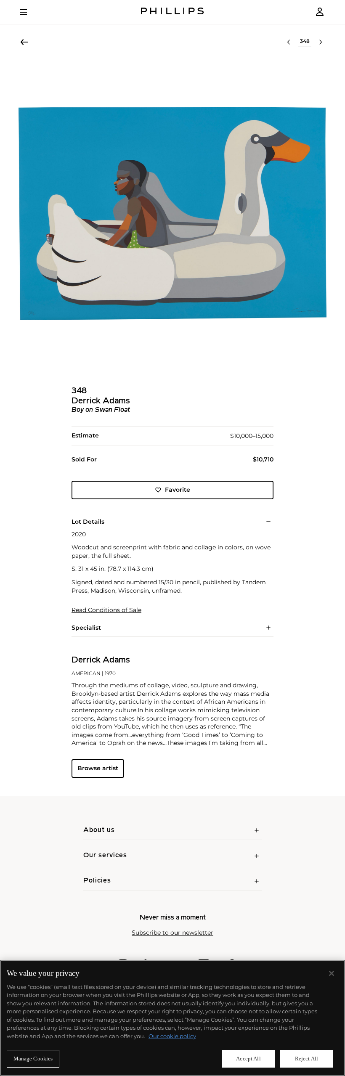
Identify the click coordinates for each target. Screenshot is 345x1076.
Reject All (306, 1058)
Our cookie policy (172, 1036)
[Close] (331, 973)
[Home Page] (172, 12)
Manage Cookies (33, 1058)
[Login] (320, 12)
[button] (172, 214)
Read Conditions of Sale (106, 610)
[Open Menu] (29, 12)
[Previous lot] (289, 42)
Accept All (248, 1058)
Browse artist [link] (97, 768)
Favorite (177, 489)
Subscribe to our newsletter (172, 932)
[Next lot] (320, 42)
